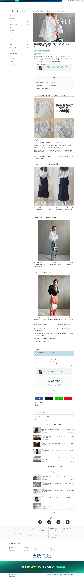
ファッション (12, 38)
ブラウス (39, 50)
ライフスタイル (12, 47)
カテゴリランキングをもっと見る (54, 466)
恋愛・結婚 (11, 56)
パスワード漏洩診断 (34, 548)
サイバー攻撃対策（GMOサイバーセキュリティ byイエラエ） (26, 550)
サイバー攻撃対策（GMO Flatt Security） (43, 550)
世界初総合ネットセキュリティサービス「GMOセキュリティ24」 (19, 548)
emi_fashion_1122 (71, 432)
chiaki (40, 341)
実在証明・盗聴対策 (12, 550)
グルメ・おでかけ (13, 53)
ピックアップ (12, 64)
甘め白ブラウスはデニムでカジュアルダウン (46, 85)
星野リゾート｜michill (14, 35)
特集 (10, 33)
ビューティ (11, 41)
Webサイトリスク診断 (41, 548)
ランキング (11, 30)
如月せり (72, 479)
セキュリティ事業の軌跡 (61, 550)
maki (44, 341)
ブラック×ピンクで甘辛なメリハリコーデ (45, 88)
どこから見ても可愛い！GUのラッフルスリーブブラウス (49, 80)
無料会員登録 (12, 18)
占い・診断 (11, 58)
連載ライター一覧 (13, 24)
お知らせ (11, 15)
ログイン (11, 21)
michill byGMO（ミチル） (38, 10)
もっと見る (54, 512)
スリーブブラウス (47, 50)
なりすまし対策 (53, 550)
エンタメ (11, 50)
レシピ (10, 44)
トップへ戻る (53, 390)
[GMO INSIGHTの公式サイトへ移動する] (14, 543)
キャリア (11, 61)
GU (35, 50)
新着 (10, 27)
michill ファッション (40, 53)
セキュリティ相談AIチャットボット (52, 548)
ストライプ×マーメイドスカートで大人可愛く (46, 82)
